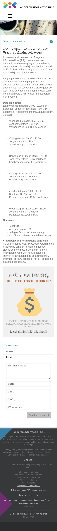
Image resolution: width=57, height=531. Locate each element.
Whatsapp (10, 351)
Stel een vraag (20, 346)
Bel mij (9, 357)
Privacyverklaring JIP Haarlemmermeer (28, 490)
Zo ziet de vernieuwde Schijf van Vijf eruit (28, 514)
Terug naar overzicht (14, 41)
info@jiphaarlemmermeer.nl (28, 485)
